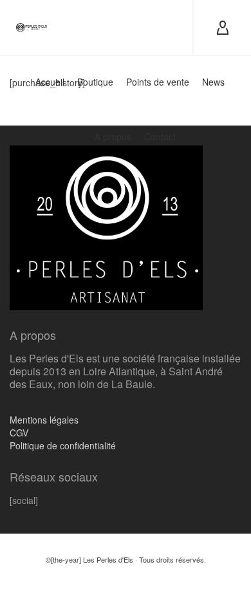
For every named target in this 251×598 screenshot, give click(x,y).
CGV (19, 432)
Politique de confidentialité (63, 445)
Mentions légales (44, 419)
